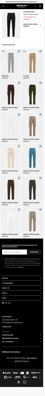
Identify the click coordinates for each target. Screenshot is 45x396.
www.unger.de (31, 358)
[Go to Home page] (21, 6)
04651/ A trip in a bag (10, 107)
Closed (26, 76)
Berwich (5, 76)
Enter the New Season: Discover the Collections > (22, 1)
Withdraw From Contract (11, 352)
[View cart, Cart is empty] (40, 6)
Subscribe (34, 252)
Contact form (6, 326)
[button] (32, 25)
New (3, 51)
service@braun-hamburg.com (12, 322)
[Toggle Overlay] (19, 51)
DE (6, 303)
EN (9, 303)
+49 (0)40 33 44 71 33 (9, 320)
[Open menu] (3, 6)
